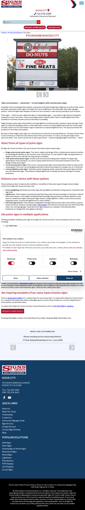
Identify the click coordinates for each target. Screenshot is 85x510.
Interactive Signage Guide (13, 420)
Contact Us (7, 417)
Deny (16, 278)
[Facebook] (4, 398)
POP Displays (8, 463)
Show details (73, 271)
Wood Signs (7, 454)
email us (70, 306)
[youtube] (9, 398)
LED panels (42, 205)
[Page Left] (39, 94)
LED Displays (8, 466)
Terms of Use (41, 485)
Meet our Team (9, 411)
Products (4, 33)
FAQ (21, 485)
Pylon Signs (7, 445)
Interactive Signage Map (66, 485)
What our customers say (42, 331)
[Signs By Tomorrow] (11, 7)
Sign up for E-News (47, 487)
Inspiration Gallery (15, 298)
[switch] (32, 263)
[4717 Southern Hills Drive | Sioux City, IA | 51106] (48, 10)
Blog (4, 432)
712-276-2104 (43, 13)
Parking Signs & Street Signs (14, 448)
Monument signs (26, 283)
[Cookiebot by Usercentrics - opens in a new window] (72, 230)
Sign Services (7, 423)
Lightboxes (7, 457)
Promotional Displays (15, 33)
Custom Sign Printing (11, 429)
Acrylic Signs (7, 469)
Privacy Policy (29, 485)
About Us (6, 408)
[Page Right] (46, 94)
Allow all (69, 278)
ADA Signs (6, 442)
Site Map (35, 487)
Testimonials (7, 414)
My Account (13, 485)
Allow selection (42, 278)
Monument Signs (9, 451)
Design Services (9, 426)
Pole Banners (8, 460)
